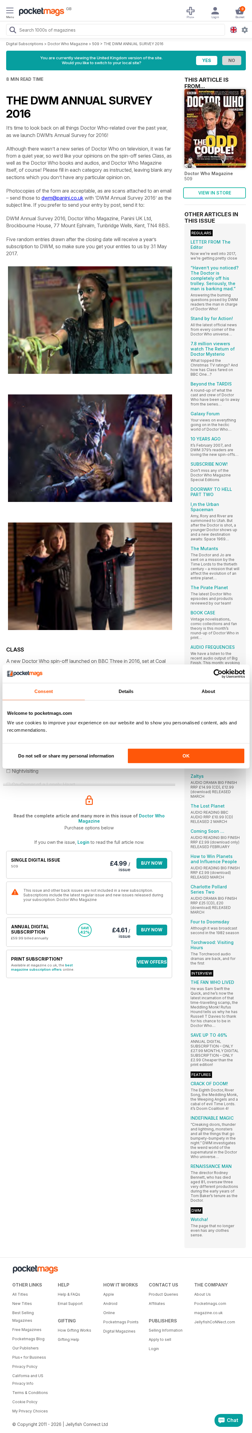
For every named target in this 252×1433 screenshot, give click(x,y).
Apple (108, 1294)
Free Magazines (26, 1329)
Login (83, 842)
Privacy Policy (24, 1366)
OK (186, 755)
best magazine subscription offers (42, 967)
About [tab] (208, 691)
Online (109, 1312)
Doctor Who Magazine (68, 43)
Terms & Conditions (30, 1392)
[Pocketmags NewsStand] (39, 12)
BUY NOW (152, 863)
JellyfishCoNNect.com (214, 1322)
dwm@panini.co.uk (62, 198)
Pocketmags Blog (28, 1339)
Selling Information (166, 1330)
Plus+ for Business (29, 1357)
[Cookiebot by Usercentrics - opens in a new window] (218, 673)
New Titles (22, 1303)
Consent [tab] (43, 691)
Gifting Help (68, 1339)
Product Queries (163, 1294)
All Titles (20, 1294)
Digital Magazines (119, 1331)
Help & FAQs (69, 1294)
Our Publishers (25, 1348)
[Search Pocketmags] (13, 31)
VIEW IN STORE (214, 192)
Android (110, 1303)
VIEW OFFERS (152, 962)
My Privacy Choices (30, 1411)
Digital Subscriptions (24, 43)
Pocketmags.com (210, 1303)
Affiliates (157, 1303)
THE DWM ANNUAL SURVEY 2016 (133, 43)
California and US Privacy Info (27, 1379)
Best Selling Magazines (23, 1316)
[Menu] (10, 11)
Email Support (70, 1303)
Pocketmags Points (121, 1322)
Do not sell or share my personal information (66, 755)
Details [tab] (126, 691)
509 (95, 43)
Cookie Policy (24, 1402)
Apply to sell (160, 1339)
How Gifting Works (74, 1330)
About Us (202, 1294)
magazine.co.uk (208, 1312)
